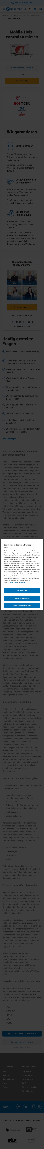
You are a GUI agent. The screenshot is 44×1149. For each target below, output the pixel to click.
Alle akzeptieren (22, 590)
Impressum (22, 582)
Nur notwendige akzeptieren (22, 605)
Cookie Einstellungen (22, 598)
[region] (22, 574)
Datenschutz (14, 582)
